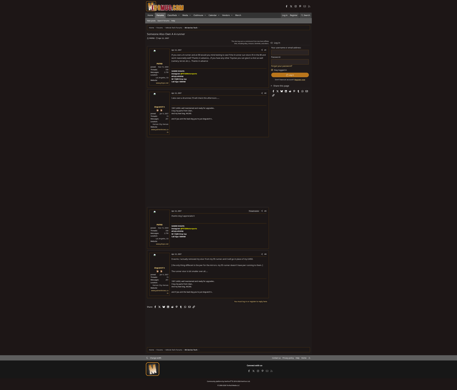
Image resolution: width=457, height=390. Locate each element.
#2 (265, 93)
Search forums (163, 20)
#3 (265, 211)
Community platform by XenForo (228, 381)
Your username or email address (286, 47)
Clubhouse (198, 15)
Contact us (276, 358)
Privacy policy (288, 358)
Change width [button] (155, 358)
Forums (160, 15)
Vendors (226, 15)
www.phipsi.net (162, 83)
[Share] (262, 50)
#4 (265, 254)
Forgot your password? (281, 66)
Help (173, 20)
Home (150, 15)
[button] (179, 15)
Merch (238, 15)
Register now (299, 79)
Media (185, 15)
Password (275, 57)
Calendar (213, 15)
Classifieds (172, 15)
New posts (151, 20)
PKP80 (152, 38)
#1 (265, 50)
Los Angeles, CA (162, 77)
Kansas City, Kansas (160, 124)
